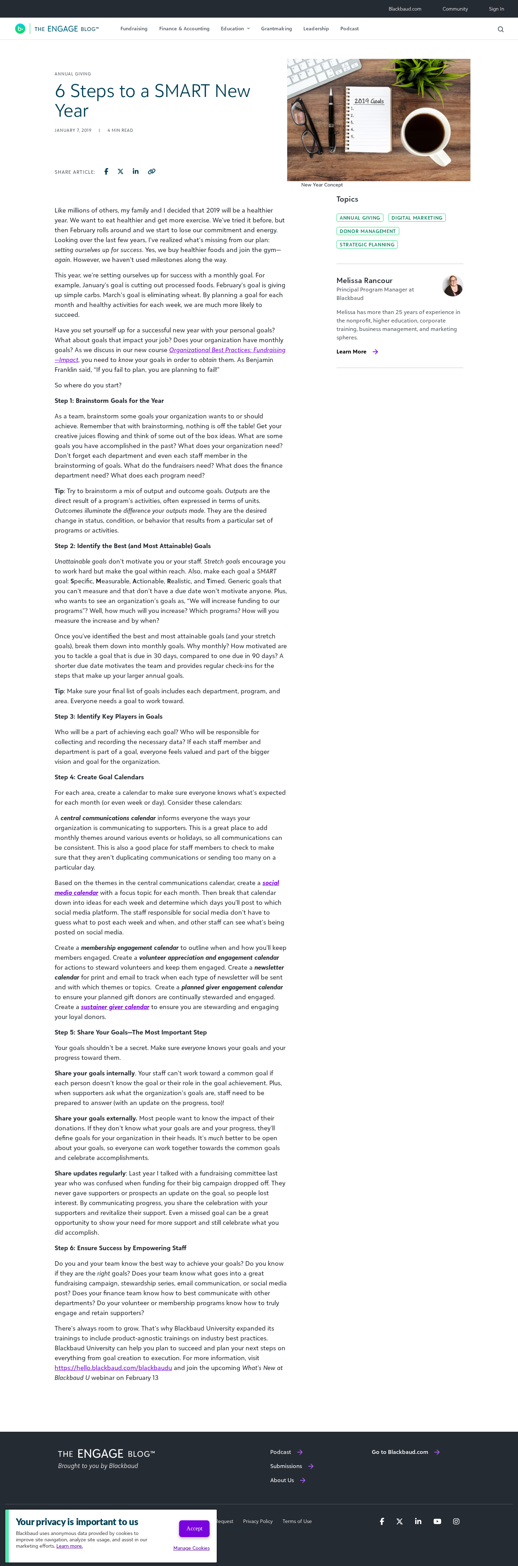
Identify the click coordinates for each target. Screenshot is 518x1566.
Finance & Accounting (184, 28)
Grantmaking (276, 28)
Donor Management (368, 231)
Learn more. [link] (69, 1546)
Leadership (316, 28)
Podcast (349, 28)
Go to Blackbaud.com (400, 1451)
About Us (282, 1480)
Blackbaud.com (405, 9)
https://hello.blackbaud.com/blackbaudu (113, 1367)
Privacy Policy (258, 1521)
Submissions (286, 1465)
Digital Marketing (417, 218)
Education (232, 28)
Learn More (351, 351)
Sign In (496, 9)
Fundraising (134, 28)
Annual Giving (360, 218)
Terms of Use (297, 1521)
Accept (194, 1528)
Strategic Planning (367, 244)
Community (455, 9)
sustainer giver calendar (115, 1007)
